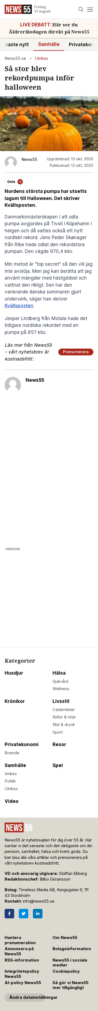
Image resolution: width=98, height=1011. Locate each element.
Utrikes (41, 58)
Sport (58, 732)
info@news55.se (38, 901)
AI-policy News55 (23, 982)
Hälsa (59, 673)
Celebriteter (64, 709)
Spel (58, 765)
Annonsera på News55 (19, 951)
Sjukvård (60, 681)
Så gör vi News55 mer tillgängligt (70, 985)
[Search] (81, 9)
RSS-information (22, 960)
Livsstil (61, 701)
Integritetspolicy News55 (22, 974)
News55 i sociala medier (70, 963)
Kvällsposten (19, 305)
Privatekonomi (22, 744)
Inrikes (11, 773)
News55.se (15, 58)
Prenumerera (76, 351)
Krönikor (15, 701)
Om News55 (65, 937)
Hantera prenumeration (20, 940)
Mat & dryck (64, 724)
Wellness (61, 688)
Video (12, 801)
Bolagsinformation (72, 948)
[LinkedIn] (37, 913)
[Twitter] (23, 913)
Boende (12, 752)
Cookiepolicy (66, 971)
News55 (35, 380)
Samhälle (49, 44)
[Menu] (90, 9)
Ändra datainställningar (27, 997)
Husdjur (14, 673)
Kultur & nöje (64, 717)
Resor (59, 744)
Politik (10, 781)
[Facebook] (9, 913)
